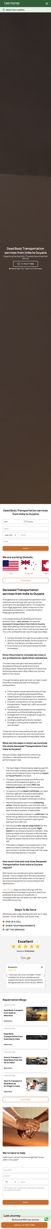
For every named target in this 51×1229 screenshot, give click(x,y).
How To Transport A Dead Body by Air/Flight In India (13, 1083)
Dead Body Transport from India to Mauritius (13, 1013)
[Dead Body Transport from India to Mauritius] (36, 1014)
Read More (8, 1021)
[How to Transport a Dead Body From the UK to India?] (36, 1061)
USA (10, 573)
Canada (47, 573)
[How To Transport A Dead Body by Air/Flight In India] (36, 1084)
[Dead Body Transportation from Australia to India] (36, 1037)
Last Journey (8, 889)
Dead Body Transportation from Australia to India (13, 1036)
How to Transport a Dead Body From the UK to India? (13, 1060)
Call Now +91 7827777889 (24, 1225)
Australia (29, 573)
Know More (25, 580)
